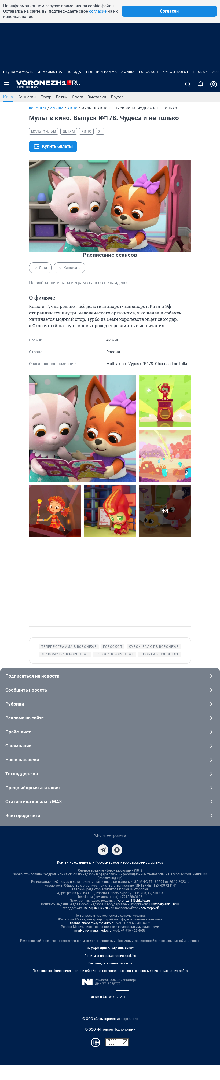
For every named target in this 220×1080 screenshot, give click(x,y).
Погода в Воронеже (114, 654)
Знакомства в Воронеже (65, 654)
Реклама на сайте (24, 718)
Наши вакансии (22, 759)
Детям (62, 97)
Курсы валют (176, 72)
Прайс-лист (18, 731)
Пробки (200, 72)
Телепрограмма (101, 72)
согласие (98, 11)
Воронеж (37, 108)
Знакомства (50, 72)
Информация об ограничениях (110, 948)
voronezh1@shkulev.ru (133, 900)
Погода (74, 72)
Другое (117, 97)
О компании (18, 745)
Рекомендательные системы (110, 963)
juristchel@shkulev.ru (164, 904)
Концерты (26, 97)
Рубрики (14, 704)
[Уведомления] (200, 84)
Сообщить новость (26, 690)
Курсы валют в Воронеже (154, 647)
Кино (8, 97)
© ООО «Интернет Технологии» (110, 1029)
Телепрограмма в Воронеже (69, 647)
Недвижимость (18, 72)
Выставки (96, 97)
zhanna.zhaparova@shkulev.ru (92, 923)
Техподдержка (21, 773)
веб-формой (150, 908)
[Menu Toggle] (6, 84)
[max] (117, 849)
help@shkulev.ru (96, 908)
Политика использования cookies (110, 956)
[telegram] (103, 849)
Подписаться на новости (32, 676)
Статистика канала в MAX (33, 801)
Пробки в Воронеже (159, 654)
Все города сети (22, 815)
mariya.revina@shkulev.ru (93, 930)
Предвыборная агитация (32, 787)
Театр (46, 97)
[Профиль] (213, 84)
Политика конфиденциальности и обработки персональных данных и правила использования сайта (110, 971)
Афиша (128, 72)
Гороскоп (148, 72)
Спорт (77, 97)
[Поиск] (187, 84)
